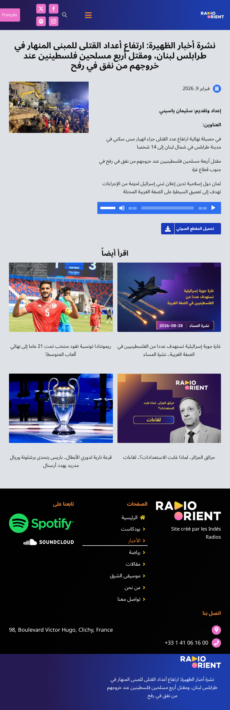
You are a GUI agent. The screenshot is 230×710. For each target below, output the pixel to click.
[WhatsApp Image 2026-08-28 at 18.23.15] (61, 265)
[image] (48, 541)
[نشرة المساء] (169, 265)
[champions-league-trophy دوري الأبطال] (61, 376)
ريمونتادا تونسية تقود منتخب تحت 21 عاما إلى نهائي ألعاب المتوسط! (60, 350)
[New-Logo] (212, 14)
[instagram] (53, 21)
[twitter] (41, 9)
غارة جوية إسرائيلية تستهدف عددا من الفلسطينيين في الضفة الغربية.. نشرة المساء (169, 350)
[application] (159, 208)
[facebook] (53, 9)
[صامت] (122, 208)
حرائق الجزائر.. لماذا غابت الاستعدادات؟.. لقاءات (169, 457)
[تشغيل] (213, 208)
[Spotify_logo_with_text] (41, 516)
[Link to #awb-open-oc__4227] (64, 15)
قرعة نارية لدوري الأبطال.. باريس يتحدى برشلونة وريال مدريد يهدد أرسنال (61, 461)
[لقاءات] (169, 376)
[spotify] (41, 21)
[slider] (108, 207)
